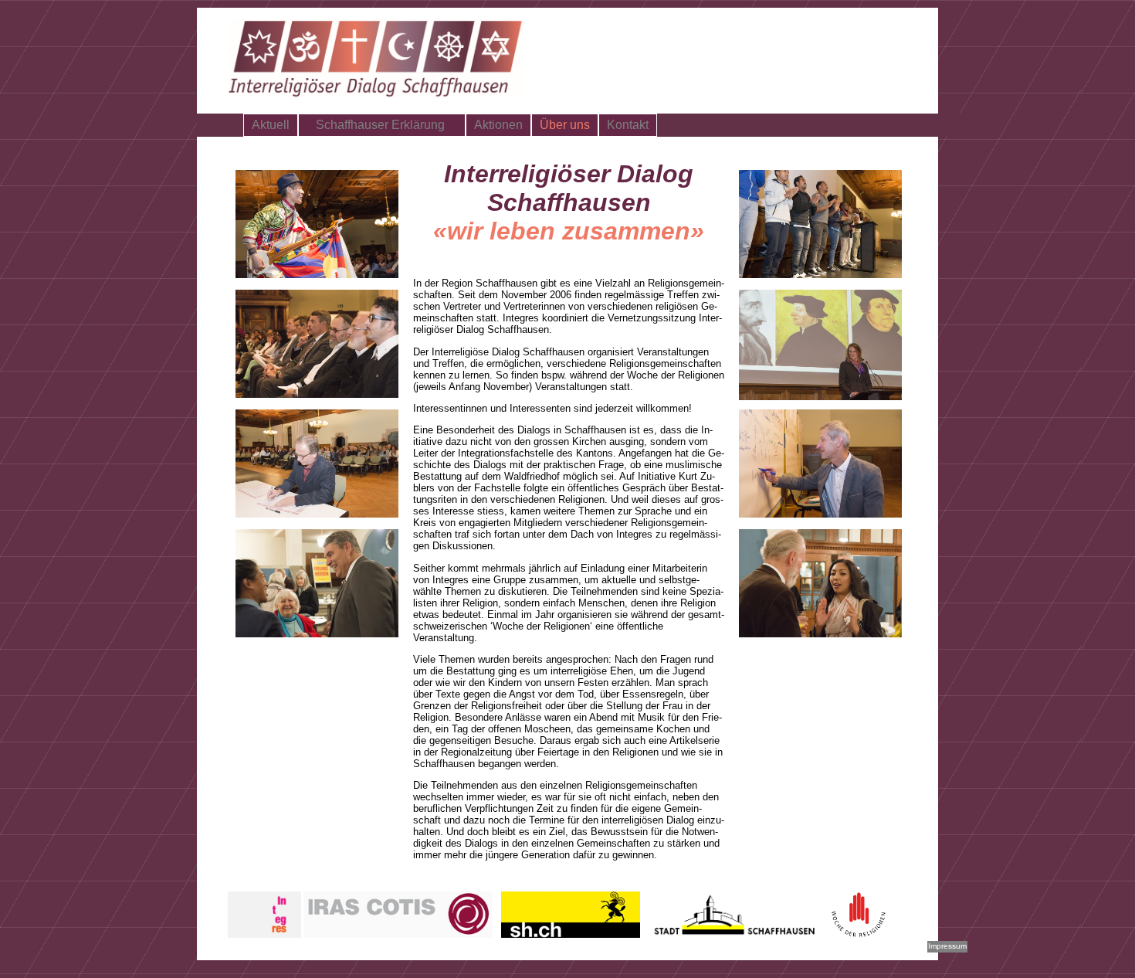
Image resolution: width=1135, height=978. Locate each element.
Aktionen (498, 124)
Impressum (947, 946)
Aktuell (271, 124)
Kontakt (628, 124)
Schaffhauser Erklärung (382, 124)
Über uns (565, 124)
